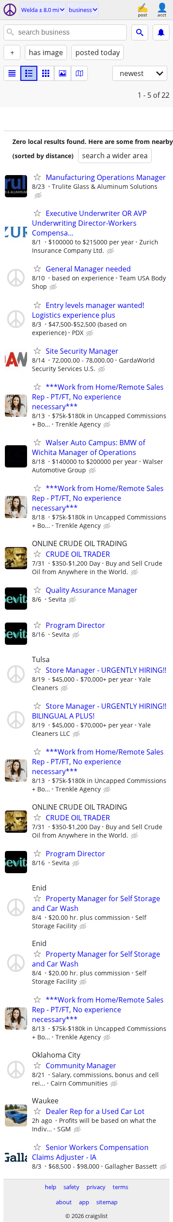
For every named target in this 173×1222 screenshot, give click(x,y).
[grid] (45, 73)
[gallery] (62, 73)
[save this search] (161, 32)
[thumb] (28, 73)
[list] (12, 73)
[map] (79, 73)
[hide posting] (39, 195)
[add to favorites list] (37, 177)
